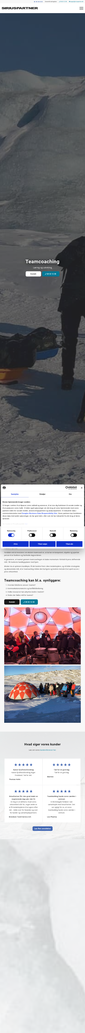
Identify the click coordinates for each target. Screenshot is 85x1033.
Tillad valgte (42, 544)
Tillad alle (69, 544)
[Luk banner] (81, 488)
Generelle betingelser (51, 1)
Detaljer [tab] (43, 494)
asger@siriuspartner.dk (76, 1)
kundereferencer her (48, 750)
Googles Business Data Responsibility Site (39, 513)
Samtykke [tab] (15, 494)
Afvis (16, 544)
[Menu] (80, 8)
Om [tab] (70, 494)
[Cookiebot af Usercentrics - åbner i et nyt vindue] (67, 487)
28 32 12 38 (63, 1)
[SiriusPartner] (22, 8)
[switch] (32, 535)
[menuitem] (38, 2)
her (26, 524)
